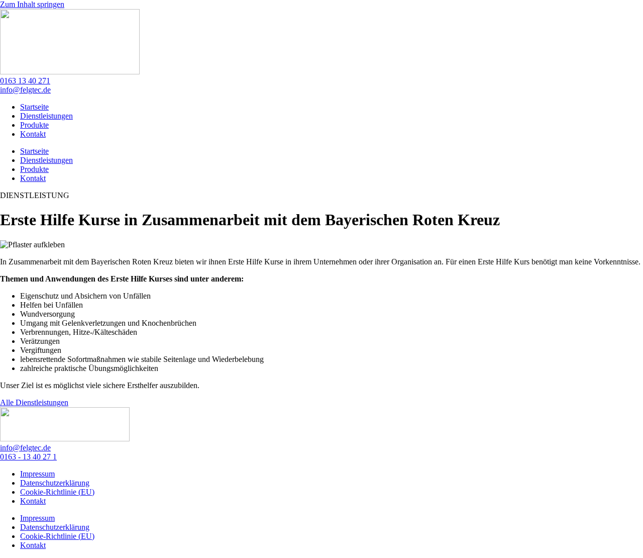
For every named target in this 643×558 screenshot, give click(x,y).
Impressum (37, 474)
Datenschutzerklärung (54, 483)
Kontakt (33, 134)
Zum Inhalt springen (32, 4)
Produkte (34, 125)
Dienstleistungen (46, 116)
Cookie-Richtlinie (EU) (57, 492)
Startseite (34, 107)
